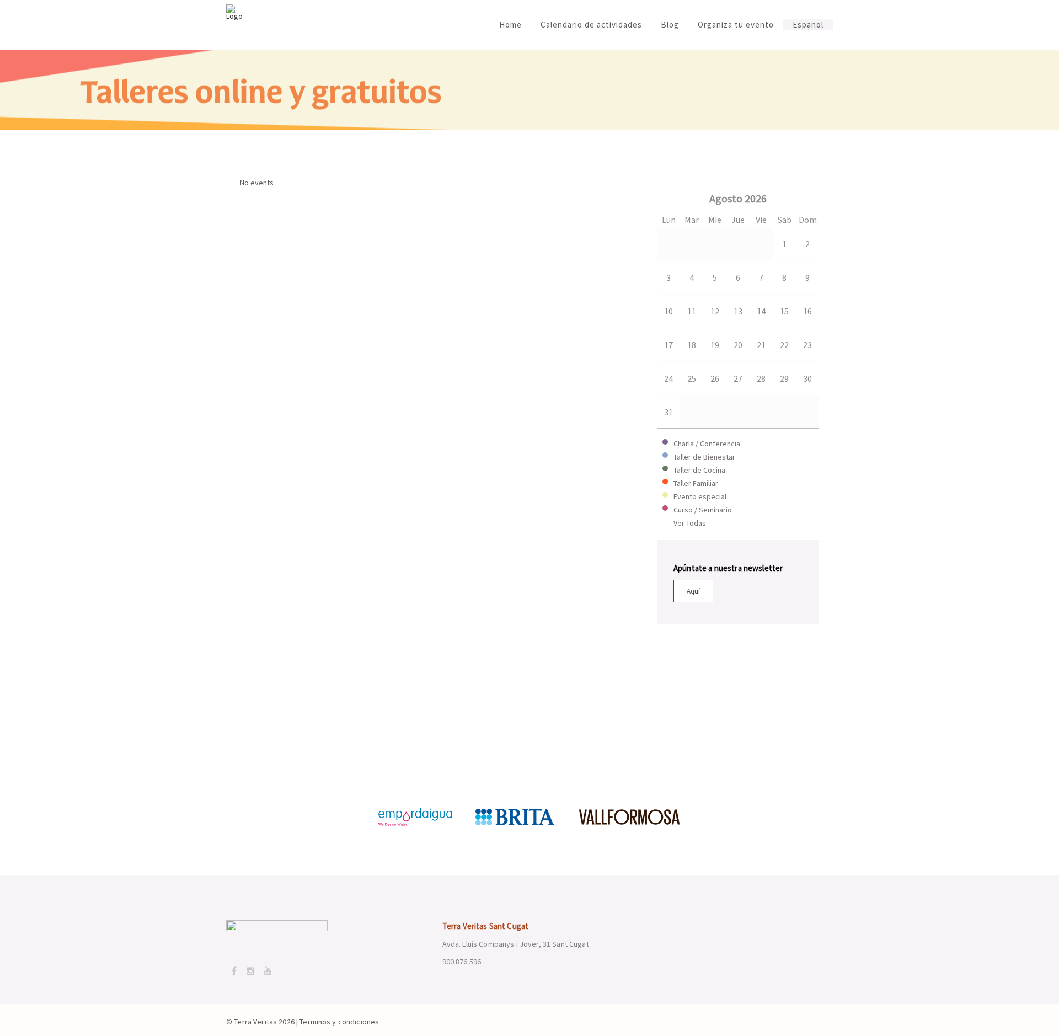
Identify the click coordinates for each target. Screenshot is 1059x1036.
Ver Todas (689, 523)
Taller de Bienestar (704, 457)
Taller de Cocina (699, 470)
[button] (670, 196)
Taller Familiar (695, 483)
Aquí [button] (693, 591)
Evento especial (699, 496)
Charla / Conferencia (706, 443)
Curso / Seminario (702, 510)
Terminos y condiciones (339, 1022)
